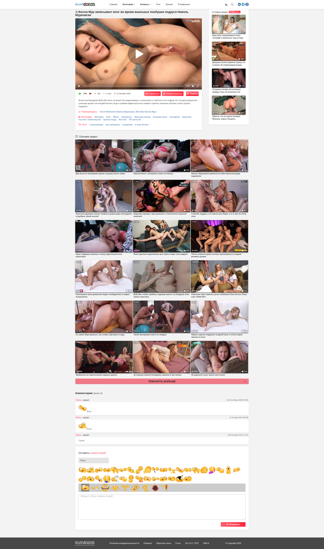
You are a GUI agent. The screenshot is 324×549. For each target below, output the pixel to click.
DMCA (206, 543)
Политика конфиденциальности (124, 543)
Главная (113, 4)
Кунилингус (126, 117)
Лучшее (169, 4)
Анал (108, 117)
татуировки (127, 125)
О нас (178, 543)
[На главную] (84, 4)
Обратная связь (163, 543)
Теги (158, 4)
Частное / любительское (89, 120)
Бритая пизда (109, 120)
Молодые (99, 117)
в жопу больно (142, 125)
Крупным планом (142, 117)
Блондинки (175, 117)
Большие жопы (160, 117)
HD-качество (135, 120)
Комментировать (174, 94)
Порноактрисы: (90, 112)
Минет (116, 117)
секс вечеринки (112, 125)
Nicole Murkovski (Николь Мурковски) (117, 112)
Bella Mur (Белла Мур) (146, 112)
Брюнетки (186, 117)
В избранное (184, 4)
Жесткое (123, 120)
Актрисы (144, 4)
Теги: (84, 125)
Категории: (86, 117)
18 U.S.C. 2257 (192, 543)
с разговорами (96, 125)
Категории (128, 4)
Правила (148, 543)
